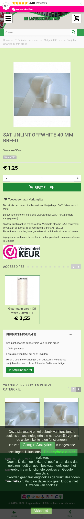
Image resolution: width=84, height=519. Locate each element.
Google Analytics (37, 445)
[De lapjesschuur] (42, 18)
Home (6, 40)
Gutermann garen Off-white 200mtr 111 (22, 310)
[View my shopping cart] (76, 18)
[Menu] (8, 18)
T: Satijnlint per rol (20, 369)
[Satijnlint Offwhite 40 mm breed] (61, 413)
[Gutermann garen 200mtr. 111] (22, 290)
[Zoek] (73, 32)
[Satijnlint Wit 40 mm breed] (22, 413)
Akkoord (41, 510)
